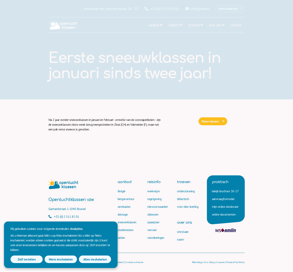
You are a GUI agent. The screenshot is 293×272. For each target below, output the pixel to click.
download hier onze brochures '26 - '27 (111, 8)
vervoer (152, 230)
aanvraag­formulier (223, 199)
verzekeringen (155, 238)
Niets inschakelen (61, 259)
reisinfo (174, 25)
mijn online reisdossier (225, 207)
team (180, 239)
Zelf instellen (27, 259)
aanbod (154, 25)
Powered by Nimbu (235, 262)
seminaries (124, 207)
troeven (194, 25)
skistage (123, 214)
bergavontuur (126, 199)
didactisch (183, 199)
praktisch (220, 182)
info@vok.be (199, 8)
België (121, 191)
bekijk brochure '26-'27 (225, 191)
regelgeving (154, 199)
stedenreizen (125, 230)
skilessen (152, 214)
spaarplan (153, 222)
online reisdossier (228, 9)
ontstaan (183, 232)
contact (236, 25)
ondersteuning (186, 191)
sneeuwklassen (127, 222)
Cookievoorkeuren (134, 262)
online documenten (224, 214)
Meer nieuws (210, 121)
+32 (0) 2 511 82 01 (164, 8)
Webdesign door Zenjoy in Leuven (208, 262)
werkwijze (153, 191)
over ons (215, 25)
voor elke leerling (187, 207)
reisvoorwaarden (157, 207)
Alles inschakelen (95, 259)
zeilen (121, 238)
